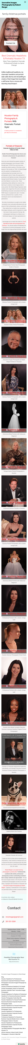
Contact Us (10, 43)
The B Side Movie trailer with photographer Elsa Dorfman (14, 223)
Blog (2, 977)
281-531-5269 (11, 921)
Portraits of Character (14, 146)
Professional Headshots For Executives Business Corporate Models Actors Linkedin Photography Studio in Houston (12, 1019)
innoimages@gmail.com (14, 917)
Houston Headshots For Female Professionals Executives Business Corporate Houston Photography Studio (13, 1001)
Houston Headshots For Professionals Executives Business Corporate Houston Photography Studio (11, 1013)
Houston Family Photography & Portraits (11, 118)
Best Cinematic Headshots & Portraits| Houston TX (14, 57)
